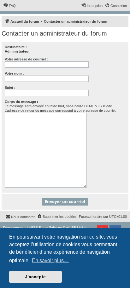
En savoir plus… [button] (50, 260)
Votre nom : (14, 73)
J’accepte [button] (35, 276)
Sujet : (10, 87)
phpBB (31, 227)
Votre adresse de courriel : (26, 59)
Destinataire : (16, 47)
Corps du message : (21, 102)
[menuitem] (9, 5)
